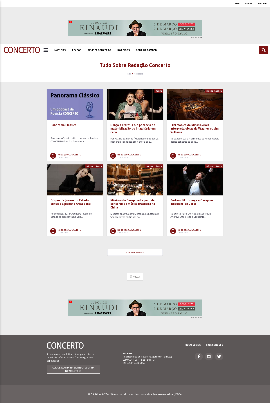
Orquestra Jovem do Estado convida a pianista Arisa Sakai (71, 202)
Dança (159, 91)
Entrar (262, 3)
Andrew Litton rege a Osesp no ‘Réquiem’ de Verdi (191, 202)
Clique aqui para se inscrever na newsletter (73, 369)
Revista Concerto (99, 50)
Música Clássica (214, 91)
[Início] (22, 52)
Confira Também (146, 50)
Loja (237, 3)
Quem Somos (193, 345)
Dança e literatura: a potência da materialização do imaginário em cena (133, 128)
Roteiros (123, 50)
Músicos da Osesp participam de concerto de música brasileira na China (132, 204)
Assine (249, 3)
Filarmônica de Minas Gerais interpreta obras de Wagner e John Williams (194, 128)
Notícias (60, 50)
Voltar (136, 276)
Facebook (199, 356)
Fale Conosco (214, 345)
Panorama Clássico (64, 125)
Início (129, 73)
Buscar (264, 50)
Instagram (209, 356)
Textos (76, 50)
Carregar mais (135, 252)
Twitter (219, 356)
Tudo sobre (138, 73)
